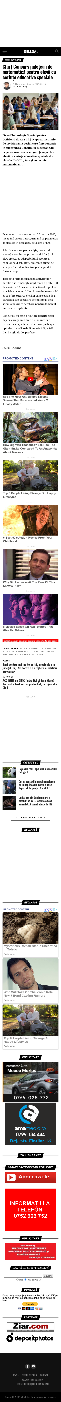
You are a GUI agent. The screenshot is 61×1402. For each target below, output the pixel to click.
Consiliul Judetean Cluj (18, 652)
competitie (36, 649)
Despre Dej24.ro (29, 1375)
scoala (25, 655)
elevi (51, 652)
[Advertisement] (30, 23)
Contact (44, 1375)
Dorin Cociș (21, 87)
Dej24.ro (40, 652)
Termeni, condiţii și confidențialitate (32, 1384)
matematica (11, 655)
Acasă (15, 1375)
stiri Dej (38, 655)
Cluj (24, 649)
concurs (51, 649)
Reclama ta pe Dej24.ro (32, 1379)
